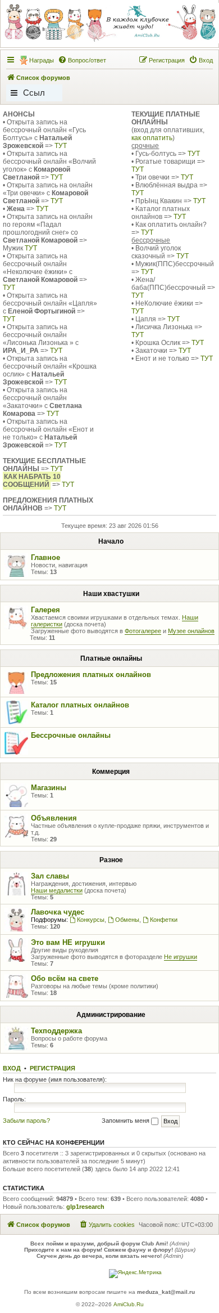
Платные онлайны (111, 658)
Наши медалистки (57, 890)
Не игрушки (180, 956)
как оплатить (151, 138)
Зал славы (50, 876)
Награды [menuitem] (41, 60)
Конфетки (163, 919)
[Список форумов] (109, 23)
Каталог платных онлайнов (80, 705)
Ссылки (34, 94)
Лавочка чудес (57, 912)
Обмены (127, 919)
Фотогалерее (143, 631)
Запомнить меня (126, 1120)
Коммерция (111, 772)
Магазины (48, 787)
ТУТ (60, 146)
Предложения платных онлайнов (91, 674)
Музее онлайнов (191, 631)
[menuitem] (82, 60)
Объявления (54, 818)
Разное (111, 860)
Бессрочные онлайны (71, 735)
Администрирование (110, 1015)
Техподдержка (56, 1031)
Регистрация (52, 1068)
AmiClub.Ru (128, 1304)
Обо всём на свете (64, 978)
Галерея (45, 610)
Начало (111, 541)
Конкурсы (90, 919)
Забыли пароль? (26, 1120)
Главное (45, 557)
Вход (12, 1068)
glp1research (85, 1206)
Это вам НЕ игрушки (68, 942)
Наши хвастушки (111, 594)
